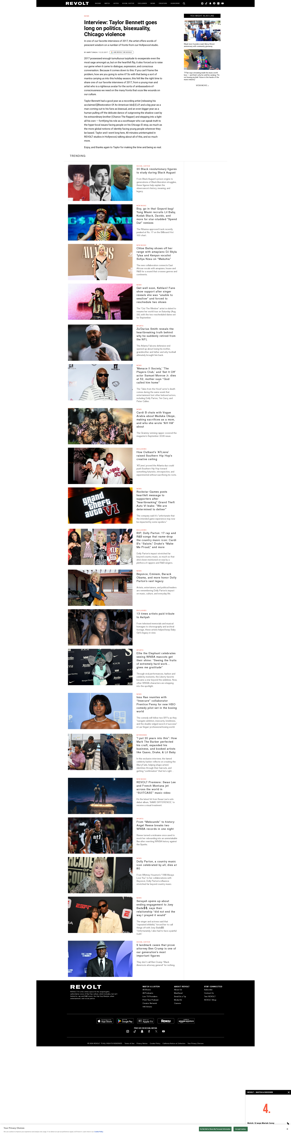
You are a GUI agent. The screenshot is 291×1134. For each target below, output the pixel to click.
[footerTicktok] (135, 1033)
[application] (268, 1107)
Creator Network (150, 1003)
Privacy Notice (142, 1043)
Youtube (222, 3)
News (153, 3)
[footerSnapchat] (142, 1033)
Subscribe (175, 3)
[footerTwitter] (156, 1033)
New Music (141, 206)
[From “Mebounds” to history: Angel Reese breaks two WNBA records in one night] (100, 835)
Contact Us (209, 993)
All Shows (147, 989)
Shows (98, 3)
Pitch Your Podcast (151, 1000)
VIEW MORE (201, 85)
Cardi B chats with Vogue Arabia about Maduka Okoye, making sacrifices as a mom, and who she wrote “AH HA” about (156, 419)
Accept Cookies (240, 1129)
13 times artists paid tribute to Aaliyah (156, 615)
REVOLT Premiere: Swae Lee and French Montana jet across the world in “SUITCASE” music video (156, 787)
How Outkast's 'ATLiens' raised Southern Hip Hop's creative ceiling (154, 455)
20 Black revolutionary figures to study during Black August (157, 170)
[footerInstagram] (127, 1033)
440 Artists (147, 1007)
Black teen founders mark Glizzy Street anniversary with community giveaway (199, 45)
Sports (140, 326)
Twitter (218, 3)
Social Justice (128, 3)
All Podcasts (148, 993)
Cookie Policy (155, 1043)
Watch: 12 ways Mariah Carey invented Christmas (260, 1124)
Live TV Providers (150, 996)
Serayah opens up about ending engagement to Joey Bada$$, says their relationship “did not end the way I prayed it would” (156, 908)
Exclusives (142, 3)
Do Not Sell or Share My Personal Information (215, 1129)
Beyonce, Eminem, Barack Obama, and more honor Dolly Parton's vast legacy (156, 577)
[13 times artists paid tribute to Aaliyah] (100, 627)
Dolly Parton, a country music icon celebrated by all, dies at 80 (157, 865)
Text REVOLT (210, 996)
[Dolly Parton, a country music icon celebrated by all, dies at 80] (100, 875)
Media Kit (178, 1000)
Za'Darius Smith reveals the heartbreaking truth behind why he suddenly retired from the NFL (156, 334)
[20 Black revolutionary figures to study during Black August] (100, 183)
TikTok (206, 3)
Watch (107, 3)
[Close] (287, 1129)
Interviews (142, 735)
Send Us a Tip (180, 996)
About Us (178, 989)
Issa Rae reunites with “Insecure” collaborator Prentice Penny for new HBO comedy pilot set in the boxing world (157, 704)
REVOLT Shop (210, 1000)
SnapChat (210, 3)
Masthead (178, 993)
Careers (177, 1003)
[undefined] (202, 31)
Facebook (214, 3)
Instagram (202, 3)
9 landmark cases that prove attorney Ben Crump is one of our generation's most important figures (156, 950)
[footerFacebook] (149, 1033)
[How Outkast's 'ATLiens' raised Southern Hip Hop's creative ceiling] (100, 466)
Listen (116, 3)
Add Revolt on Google (123, 52)
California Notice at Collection (174, 1043)
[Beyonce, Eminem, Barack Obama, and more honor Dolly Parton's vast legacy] (100, 588)
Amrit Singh (92, 52)
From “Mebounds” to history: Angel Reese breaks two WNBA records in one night (156, 825)
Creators (163, 3)
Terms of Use (129, 1043)
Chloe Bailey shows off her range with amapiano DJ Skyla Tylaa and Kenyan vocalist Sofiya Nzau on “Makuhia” (157, 253)
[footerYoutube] (163, 1033)
